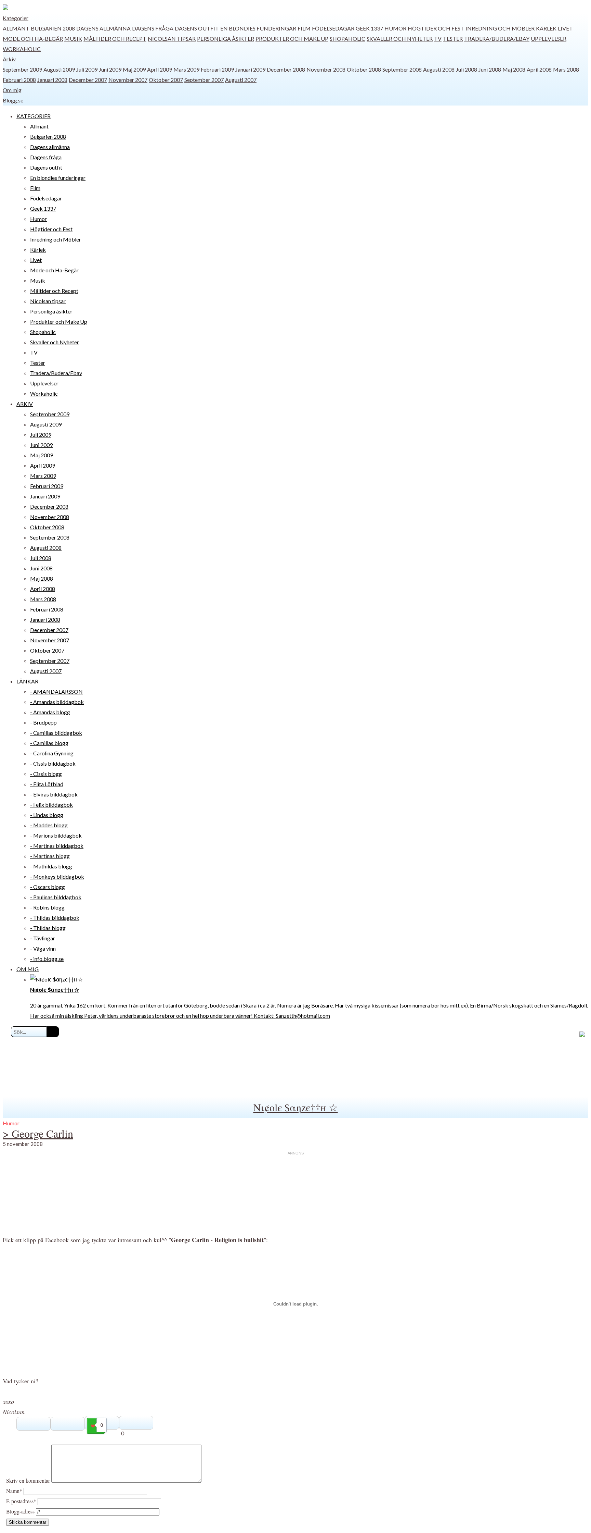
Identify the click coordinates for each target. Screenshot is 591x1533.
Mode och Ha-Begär (33, 38)
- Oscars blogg (47, 886)
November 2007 (127, 79)
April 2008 (539, 69)
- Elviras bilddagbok (54, 794)
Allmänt (16, 28)
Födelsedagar (333, 28)
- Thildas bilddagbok (54, 917)
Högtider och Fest (436, 28)
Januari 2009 (250, 69)
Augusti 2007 (241, 79)
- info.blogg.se (47, 958)
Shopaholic (347, 38)
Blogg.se (13, 100)
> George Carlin (38, 1133)
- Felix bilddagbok (51, 804)
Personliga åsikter (225, 38)
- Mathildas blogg (51, 866)
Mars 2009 (186, 69)
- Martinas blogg (50, 856)
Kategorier (15, 18)
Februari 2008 (19, 79)
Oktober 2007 (166, 79)
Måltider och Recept (114, 38)
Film (304, 28)
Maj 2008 (513, 69)
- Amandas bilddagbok (57, 701)
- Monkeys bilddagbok (57, 876)
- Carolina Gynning (52, 753)
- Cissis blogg (46, 773)
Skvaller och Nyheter (400, 38)
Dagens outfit (197, 28)
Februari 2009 (217, 69)
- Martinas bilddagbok (56, 845)
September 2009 (22, 69)
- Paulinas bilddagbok (55, 897)
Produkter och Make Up (291, 38)
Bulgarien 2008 (53, 28)
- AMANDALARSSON (56, 691)
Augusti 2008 (439, 69)
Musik (73, 38)
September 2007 (204, 79)
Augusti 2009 (59, 69)
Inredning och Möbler (500, 28)
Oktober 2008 (364, 69)
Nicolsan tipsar (172, 38)
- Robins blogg (47, 907)
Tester (453, 38)
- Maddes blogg (49, 825)
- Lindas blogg (46, 815)
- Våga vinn (43, 948)
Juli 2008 (466, 69)
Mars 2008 (566, 69)
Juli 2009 (86, 69)
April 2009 (159, 69)
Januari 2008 (52, 79)
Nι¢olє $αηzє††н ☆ (295, 1107)
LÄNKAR (27, 681)
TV (438, 38)
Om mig (12, 90)
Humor (395, 28)
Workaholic (22, 49)
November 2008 (325, 69)
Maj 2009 (134, 69)
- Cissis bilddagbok (53, 763)
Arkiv (9, 59)
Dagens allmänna (103, 28)
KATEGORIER (33, 116)
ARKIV (24, 403)
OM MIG (27, 969)
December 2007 (88, 79)
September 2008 (402, 69)
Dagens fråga (152, 28)
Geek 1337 (369, 28)
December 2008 (286, 69)
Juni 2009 (110, 69)
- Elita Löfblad (46, 784)
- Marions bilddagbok (56, 835)
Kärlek (546, 28)
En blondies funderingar (258, 28)
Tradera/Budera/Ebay (496, 38)
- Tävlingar (42, 938)
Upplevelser (548, 38)
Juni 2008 (489, 69)
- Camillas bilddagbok (56, 732)
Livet (565, 28)
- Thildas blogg (48, 928)
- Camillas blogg (49, 743)
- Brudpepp (43, 722)
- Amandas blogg (50, 712)
